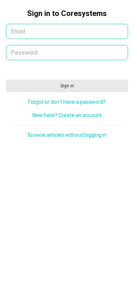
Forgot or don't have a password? (67, 102)
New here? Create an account (67, 115)
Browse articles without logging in (67, 135)
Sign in (67, 85)
